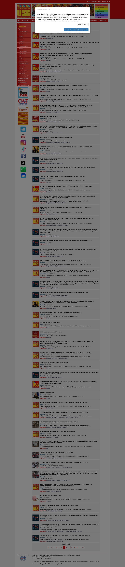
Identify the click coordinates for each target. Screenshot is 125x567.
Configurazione (82, 24)
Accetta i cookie (82, 30)
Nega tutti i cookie (70, 30)
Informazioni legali (73, 21)
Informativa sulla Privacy (43, 21)
